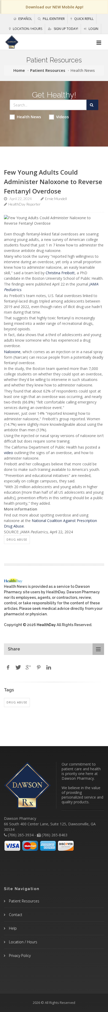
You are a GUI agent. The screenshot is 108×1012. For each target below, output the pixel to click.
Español (25, 19)
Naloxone (12, 351)
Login (93, 28)
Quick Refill (83, 19)
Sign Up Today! (65, 28)
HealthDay (46, 625)
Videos (62, 116)
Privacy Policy (19, 955)
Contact (15, 914)
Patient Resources (47, 70)
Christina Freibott (60, 272)
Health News (29, 116)
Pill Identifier (53, 19)
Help (12, 928)
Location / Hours (27, 28)
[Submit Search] (92, 105)
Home (19, 70)
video (8, 452)
